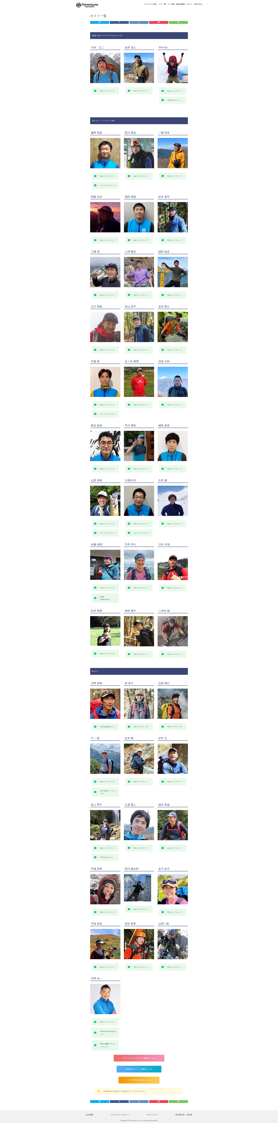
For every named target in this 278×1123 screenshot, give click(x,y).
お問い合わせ (198, 4)
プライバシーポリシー (120, 1115)
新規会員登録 (180, 4)
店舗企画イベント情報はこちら (139, 1069)
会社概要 (89, 1115)
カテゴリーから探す (150, 4)
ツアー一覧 (162, 4)
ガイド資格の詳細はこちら (139, 1080)
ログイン (189, 4)
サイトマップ (152, 1115)
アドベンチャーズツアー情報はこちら (139, 1058)
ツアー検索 (171, 4)
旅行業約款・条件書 (183, 1115)
